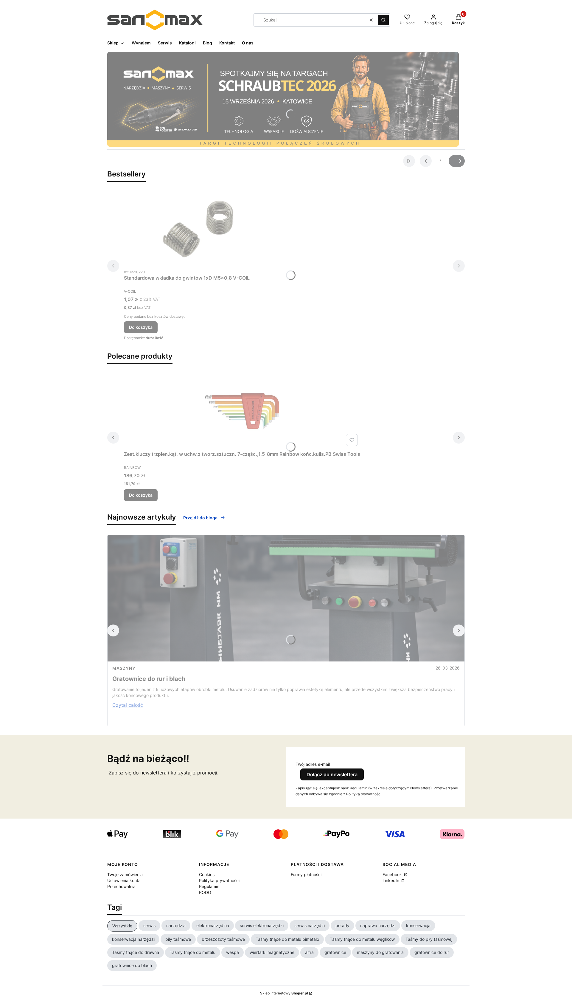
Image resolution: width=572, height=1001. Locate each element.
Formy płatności (306, 874)
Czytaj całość (127, 705)
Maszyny (124, 668)
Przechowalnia (121, 886)
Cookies (206, 874)
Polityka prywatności (219, 880)
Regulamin (209, 886)
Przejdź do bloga (200, 517)
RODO (205, 892)
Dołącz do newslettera (332, 774)
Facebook (393, 874)
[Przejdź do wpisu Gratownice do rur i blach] (286, 598)
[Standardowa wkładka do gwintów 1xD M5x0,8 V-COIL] (198, 229)
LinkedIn (391, 880)
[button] (383, 20)
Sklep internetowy (284, 993)
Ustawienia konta (124, 880)
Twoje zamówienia (125, 874)
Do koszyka (141, 327)
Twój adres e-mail (313, 764)
